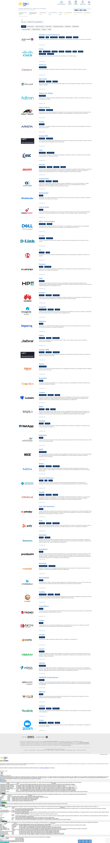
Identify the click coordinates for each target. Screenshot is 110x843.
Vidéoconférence (36, 29)
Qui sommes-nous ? (61, 4)
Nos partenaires (32, 750)
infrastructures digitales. (66, 745)
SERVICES (61, 12)
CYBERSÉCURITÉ (43, 12)
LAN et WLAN (30, 26)
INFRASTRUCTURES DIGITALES (23, 13)
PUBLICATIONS (87, 12)
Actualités (76, 4)
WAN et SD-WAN (40, 26)
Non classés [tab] (2, 835)
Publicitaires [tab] (2, 820)
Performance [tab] (2, 801)
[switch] (0, 793)
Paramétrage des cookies (71, 750)
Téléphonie (67, 26)
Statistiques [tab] (2, 804)
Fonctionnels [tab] (2, 792)
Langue (89, 4)
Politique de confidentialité (60, 750)
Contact (37, 750)
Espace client (82, 4)
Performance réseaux (58, 26)
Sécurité (44, 29)
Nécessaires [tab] (2, 779)
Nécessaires (3, 780)
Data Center (48, 26)
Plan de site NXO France (81, 750)
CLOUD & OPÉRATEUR (53, 12)
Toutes (23, 26)
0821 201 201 (80, 10)
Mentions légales (51, 750)
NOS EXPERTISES (68, 12)
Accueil (20, 16)
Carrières (70, 4)
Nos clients (26, 750)
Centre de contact (26, 29)
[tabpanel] (55, 787)
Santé (49, 29)
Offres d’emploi (43, 750)
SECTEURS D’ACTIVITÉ (78, 12)
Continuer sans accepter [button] (103, 754)
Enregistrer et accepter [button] (4, 842)
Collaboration (75, 26)
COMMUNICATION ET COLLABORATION (33, 13)
